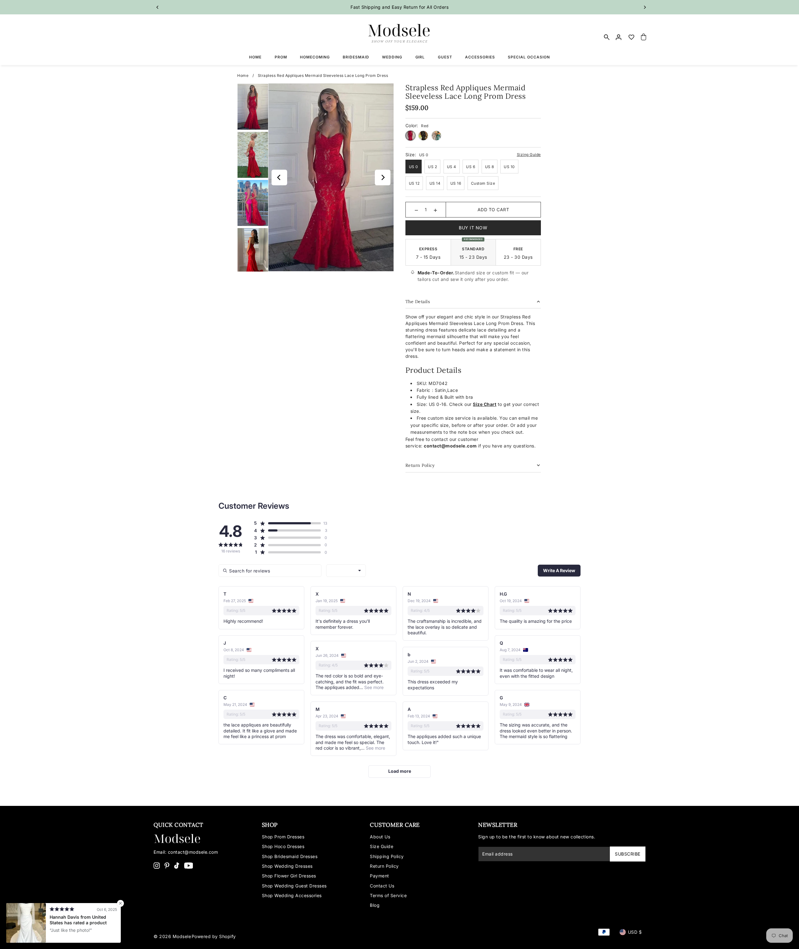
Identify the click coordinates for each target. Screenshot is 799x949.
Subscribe (627, 854)
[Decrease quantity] (416, 209)
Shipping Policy (387, 856)
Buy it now (473, 227)
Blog (375, 905)
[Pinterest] (166, 865)
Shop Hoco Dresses (283, 846)
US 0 (413, 166)
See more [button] (373, 687)
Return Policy (384, 866)
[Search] (607, 37)
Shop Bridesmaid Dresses (290, 856)
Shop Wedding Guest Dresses (294, 885)
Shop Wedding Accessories (292, 895)
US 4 (451, 166)
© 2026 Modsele (172, 936)
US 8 (489, 166)
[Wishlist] (631, 37)
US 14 (435, 183)
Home (242, 75)
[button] (287, 523)
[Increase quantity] (435, 209)
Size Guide (381, 846)
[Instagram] (157, 865)
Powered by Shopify (214, 936)
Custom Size (483, 183)
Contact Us (382, 885)
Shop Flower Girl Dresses (289, 875)
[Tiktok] (176, 865)
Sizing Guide (529, 154)
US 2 (432, 166)
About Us (380, 836)
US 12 (414, 183)
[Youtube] (188, 865)
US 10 (509, 166)
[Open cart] (643, 37)
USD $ (635, 932)
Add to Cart (493, 209)
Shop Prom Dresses (283, 836)
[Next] (644, 7)
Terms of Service (388, 895)
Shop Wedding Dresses (287, 866)
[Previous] (157, 7)
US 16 (455, 183)
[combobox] (346, 570)
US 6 (470, 166)
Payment (379, 875)
